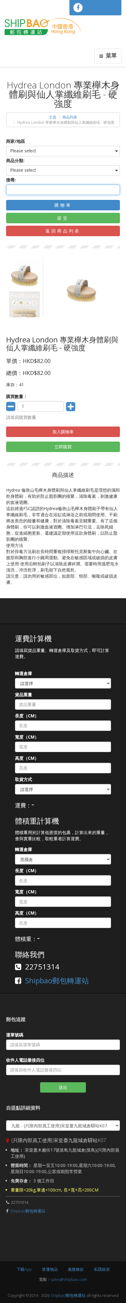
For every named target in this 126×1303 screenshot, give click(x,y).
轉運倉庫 (23, 673)
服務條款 (76, 1269)
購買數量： (17, 396)
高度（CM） (27, 758)
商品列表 (69, 117)
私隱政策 (102, 1269)
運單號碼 (14, 1035)
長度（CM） (27, 716)
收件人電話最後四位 (25, 1060)
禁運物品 (50, 1269)
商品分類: (15, 160)
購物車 (63, 205)
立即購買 (63, 447)
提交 (63, 218)
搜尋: (11, 180)
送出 (63, 1087)
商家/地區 (15, 141)
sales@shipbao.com (69, 1279)
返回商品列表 (63, 231)
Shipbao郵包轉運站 (57, 980)
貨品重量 (23, 694)
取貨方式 (23, 779)
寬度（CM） (27, 737)
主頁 (52, 117)
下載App (24, 1269)
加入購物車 (63, 432)
